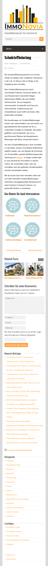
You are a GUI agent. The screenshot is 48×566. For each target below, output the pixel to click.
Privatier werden (12, 536)
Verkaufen (10, 516)
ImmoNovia (13, 64)
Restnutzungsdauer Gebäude (17, 540)
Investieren (10, 482)
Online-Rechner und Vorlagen (17, 499)
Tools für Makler (12, 512)
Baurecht (9, 469)
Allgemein (10, 461)
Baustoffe (10, 473)
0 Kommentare (25, 64)
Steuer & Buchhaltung (14, 508)
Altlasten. (19, 158)
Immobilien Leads (13, 527)
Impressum (10, 555)
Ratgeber (9, 544)
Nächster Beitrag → (35, 250)
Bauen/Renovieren (13, 465)
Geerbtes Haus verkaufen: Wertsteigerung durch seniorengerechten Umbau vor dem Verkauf (22, 412)
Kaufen (9, 486)
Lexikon (10, 68)
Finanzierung (11, 478)
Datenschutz (11, 559)
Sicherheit (10, 503)
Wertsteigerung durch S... (13, 278)
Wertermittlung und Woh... (34, 278)
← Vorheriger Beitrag (13, 250)
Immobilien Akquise (13, 532)
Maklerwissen (11, 495)
